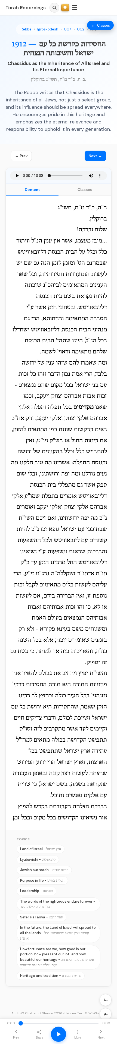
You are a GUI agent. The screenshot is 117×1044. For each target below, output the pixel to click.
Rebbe (26, 29)
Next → (95, 155)
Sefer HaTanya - (41, 917)
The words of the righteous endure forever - (57, 904)
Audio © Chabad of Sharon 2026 (36, 1013)
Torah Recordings (25, 7)
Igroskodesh (47, 29)
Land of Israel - (40, 849)
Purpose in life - (42, 880)
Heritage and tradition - (50, 975)
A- (105, 1014)
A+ (105, 1000)
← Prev (21, 155)
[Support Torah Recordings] (65, 8)
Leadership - (36, 890)
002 (80, 29)
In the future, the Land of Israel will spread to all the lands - (58, 932)
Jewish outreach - (44, 870)
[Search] (54, 8)
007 (67, 29)
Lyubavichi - (38, 859)
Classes (85, 189)
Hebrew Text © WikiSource (85, 1013)
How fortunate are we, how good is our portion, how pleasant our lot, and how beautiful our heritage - (57, 957)
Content (32, 189)
